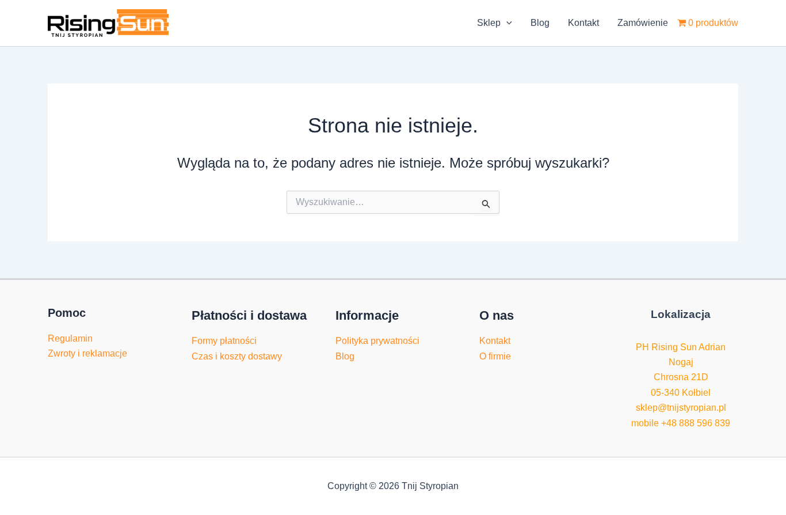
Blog (540, 23)
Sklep (489, 23)
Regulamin (70, 338)
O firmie (495, 356)
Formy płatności (224, 341)
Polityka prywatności (377, 341)
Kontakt (583, 23)
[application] (506, 23)
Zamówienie (642, 23)
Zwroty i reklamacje (87, 353)
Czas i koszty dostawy (237, 356)
